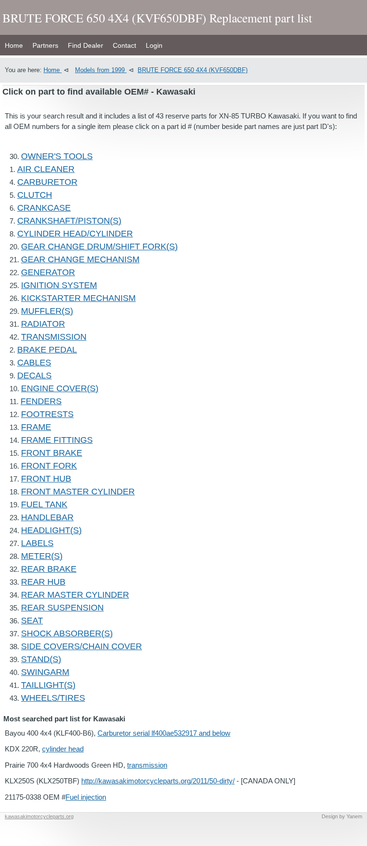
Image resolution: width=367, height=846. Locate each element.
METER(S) (42, 556)
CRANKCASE (44, 208)
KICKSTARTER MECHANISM (78, 298)
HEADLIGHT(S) (51, 530)
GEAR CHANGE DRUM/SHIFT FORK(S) (99, 246)
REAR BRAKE (48, 569)
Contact (124, 45)
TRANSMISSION (53, 337)
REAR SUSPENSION (62, 607)
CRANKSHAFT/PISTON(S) (69, 220)
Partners (45, 45)
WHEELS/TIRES (53, 698)
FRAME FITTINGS (57, 440)
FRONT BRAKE (51, 453)
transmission (147, 765)
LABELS (37, 543)
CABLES (34, 362)
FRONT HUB (46, 478)
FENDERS (41, 401)
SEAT (32, 620)
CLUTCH (34, 195)
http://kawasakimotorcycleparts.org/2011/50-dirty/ (158, 781)
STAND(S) (41, 659)
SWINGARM (45, 672)
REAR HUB (43, 582)
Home (14, 45)
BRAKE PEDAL (47, 349)
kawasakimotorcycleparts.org (39, 816)
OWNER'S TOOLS (57, 156)
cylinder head (63, 749)
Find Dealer (85, 45)
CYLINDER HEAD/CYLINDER (75, 233)
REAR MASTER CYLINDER (75, 595)
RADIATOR (43, 324)
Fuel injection (85, 797)
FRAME (36, 427)
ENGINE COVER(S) (59, 388)
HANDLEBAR (47, 517)
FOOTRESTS (47, 414)
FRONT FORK (49, 466)
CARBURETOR (47, 182)
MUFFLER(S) (47, 311)
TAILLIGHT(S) (48, 685)
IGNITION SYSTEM (59, 285)
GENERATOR (48, 272)
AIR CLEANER (46, 169)
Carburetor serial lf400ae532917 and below (163, 733)
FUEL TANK (44, 504)
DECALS (34, 375)
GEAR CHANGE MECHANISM (80, 259)
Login (154, 45)
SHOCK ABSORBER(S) (67, 633)
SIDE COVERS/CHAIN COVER (81, 646)
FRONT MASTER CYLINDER (78, 491)
